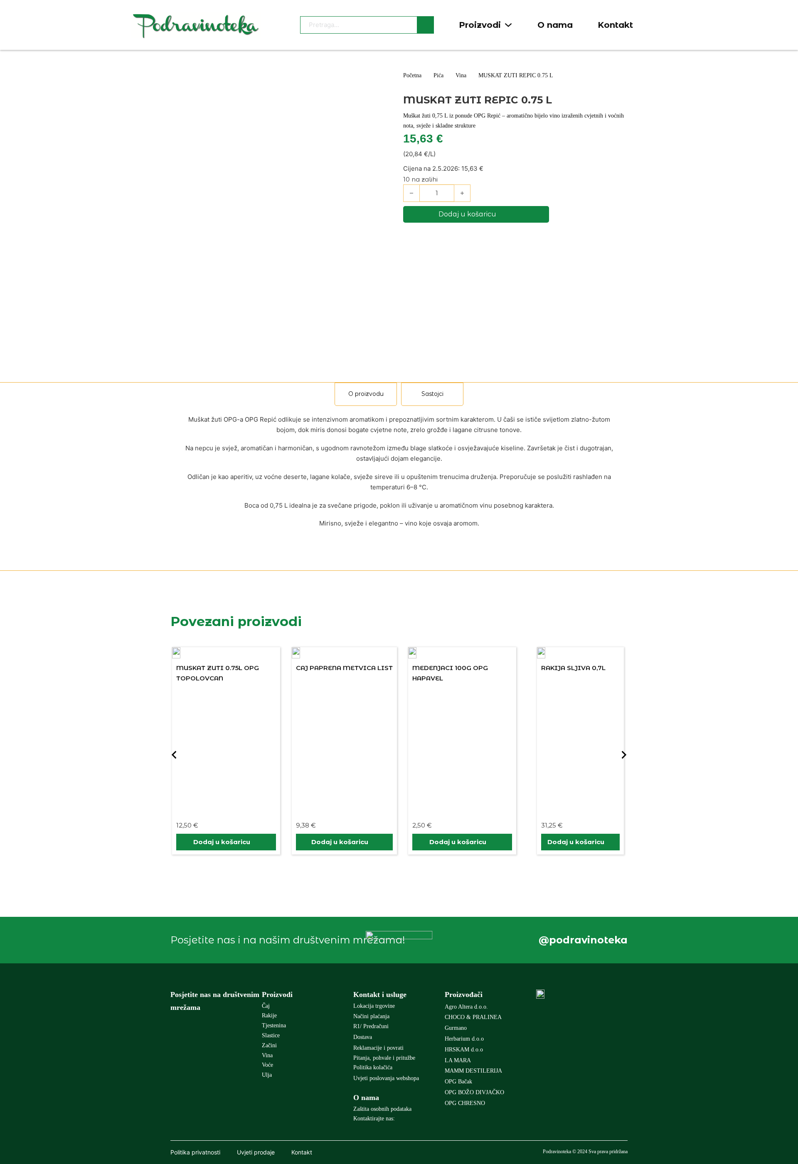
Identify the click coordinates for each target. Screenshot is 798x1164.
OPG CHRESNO (465, 1103)
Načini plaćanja (371, 1016)
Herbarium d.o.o (464, 1039)
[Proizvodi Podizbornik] (508, 25)
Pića (438, 75)
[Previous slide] (174, 755)
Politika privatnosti (195, 1152)
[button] (177, 842)
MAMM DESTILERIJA (473, 1071)
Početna (412, 75)
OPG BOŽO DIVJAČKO (474, 1092)
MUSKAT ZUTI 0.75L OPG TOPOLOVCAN (168, 673)
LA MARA (458, 1060)
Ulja (267, 1075)
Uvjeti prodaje (256, 1152)
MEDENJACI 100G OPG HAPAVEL (400, 673)
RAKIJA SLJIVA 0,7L (524, 668)
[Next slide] (623, 755)
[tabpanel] (399, 471)
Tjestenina (274, 1025)
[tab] (366, 394)
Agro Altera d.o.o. (466, 1007)
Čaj (266, 1006)
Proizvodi (480, 25)
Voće (267, 1065)
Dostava (362, 1037)
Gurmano (456, 1028)
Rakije (269, 1015)
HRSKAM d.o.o (464, 1049)
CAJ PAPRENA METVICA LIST (294, 668)
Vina (461, 75)
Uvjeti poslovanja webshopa (386, 1078)
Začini (269, 1045)
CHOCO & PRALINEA (473, 1017)
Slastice (271, 1035)
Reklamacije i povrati (378, 1048)
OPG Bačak (458, 1081)
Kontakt (615, 25)
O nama (555, 25)
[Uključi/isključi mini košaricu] (662, 25)
